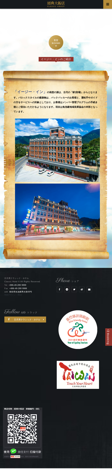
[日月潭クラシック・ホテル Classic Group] (74, 289)
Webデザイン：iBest (13, 295)
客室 (56, 41)
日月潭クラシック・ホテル (27, 319)
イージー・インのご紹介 (56, 59)
